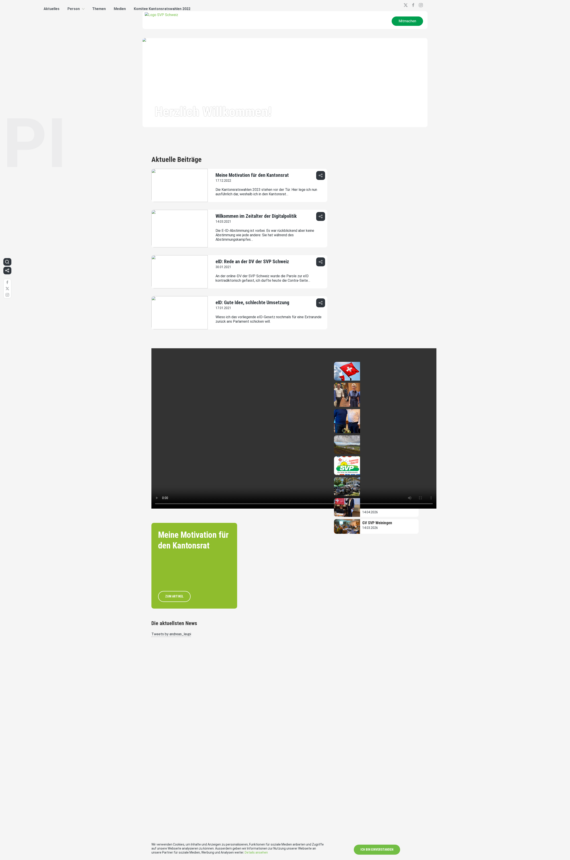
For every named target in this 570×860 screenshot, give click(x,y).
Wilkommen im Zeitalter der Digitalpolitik (256, 216)
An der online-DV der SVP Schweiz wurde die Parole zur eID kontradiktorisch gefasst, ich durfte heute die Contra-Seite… (263, 278)
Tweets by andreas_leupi (171, 634)
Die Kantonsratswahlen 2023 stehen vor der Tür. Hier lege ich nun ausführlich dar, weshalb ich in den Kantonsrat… (266, 191)
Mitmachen (407, 21)
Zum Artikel (174, 596)
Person (73, 9)
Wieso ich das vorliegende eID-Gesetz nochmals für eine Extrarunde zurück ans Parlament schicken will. (269, 319)
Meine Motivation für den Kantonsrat (252, 175)
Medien (120, 9)
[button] (320, 175)
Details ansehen (256, 852)
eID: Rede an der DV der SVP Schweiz (252, 261)
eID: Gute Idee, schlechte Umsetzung (252, 302)
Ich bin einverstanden (376, 849)
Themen (99, 9)
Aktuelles (51, 9)
